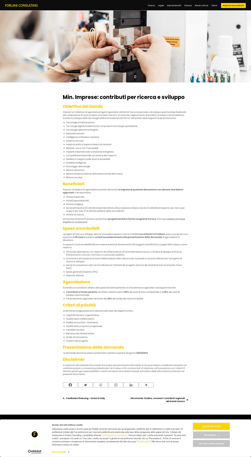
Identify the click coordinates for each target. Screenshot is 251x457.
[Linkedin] (131, 385)
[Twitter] (85, 385)
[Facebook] (70, 385)
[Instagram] (116, 385)
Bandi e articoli (201, 5)
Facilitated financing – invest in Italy (85, 398)
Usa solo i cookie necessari (211, 443)
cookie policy (144, 441)
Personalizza (210, 435)
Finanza (151, 5)
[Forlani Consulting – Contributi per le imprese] (21, 5)
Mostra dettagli (59, 452)
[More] (146, 385)
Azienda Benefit (174, 5)
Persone (188, 5)
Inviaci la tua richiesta (233, 5)
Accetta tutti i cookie (211, 426)
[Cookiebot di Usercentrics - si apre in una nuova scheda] (34, 452)
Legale (161, 5)
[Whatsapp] (100, 385)
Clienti (214, 5)
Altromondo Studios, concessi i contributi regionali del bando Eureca (157, 400)
